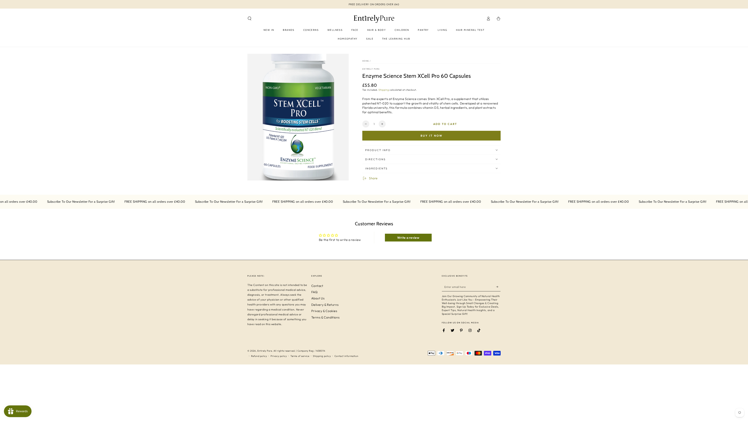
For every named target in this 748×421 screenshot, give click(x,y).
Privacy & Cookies (324, 311)
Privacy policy (279, 356)
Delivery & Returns (325, 305)
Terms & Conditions (325, 317)
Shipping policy (322, 356)
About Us (318, 298)
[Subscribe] (498, 287)
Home (365, 61)
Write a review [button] (408, 238)
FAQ (314, 292)
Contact (317, 286)
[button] (249, 18)
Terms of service (299, 356)
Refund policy (259, 356)
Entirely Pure (371, 69)
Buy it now (432, 135)
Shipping (383, 89)
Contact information (346, 356)
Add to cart (445, 124)
